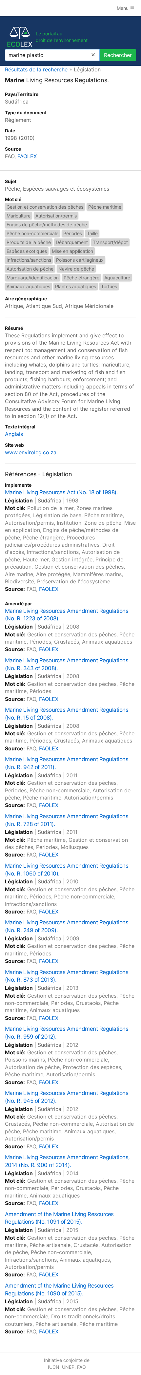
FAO (81, 1367)
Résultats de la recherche (36, 69)
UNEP (68, 1367)
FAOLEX (27, 156)
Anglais (14, 434)
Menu (123, 8)
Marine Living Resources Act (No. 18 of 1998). (61, 492)
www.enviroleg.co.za (30, 452)
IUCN (53, 1367)
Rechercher (118, 55)
